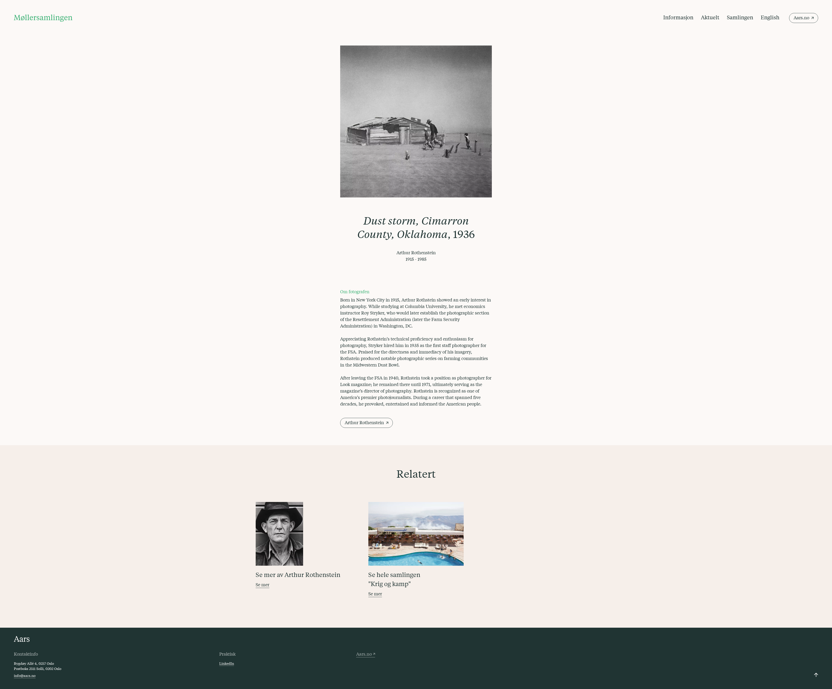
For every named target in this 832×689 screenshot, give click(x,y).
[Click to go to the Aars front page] (22, 639)
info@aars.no (25, 675)
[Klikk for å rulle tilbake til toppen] (816, 675)
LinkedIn (226, 663)
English (770, 17)
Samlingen (740, 17)
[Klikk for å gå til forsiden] (43, 18)
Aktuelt (710, 17)
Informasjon (678, 17)
